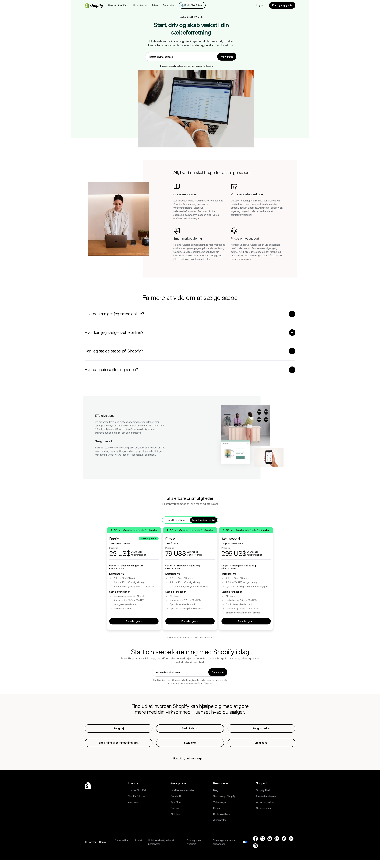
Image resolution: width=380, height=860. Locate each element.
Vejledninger (219, 802)
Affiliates (175, 814)
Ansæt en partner (265, 802)
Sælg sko (190, 742)
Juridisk (138, 840)
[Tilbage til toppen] (88, 785)
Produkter (138, 5)
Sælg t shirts (190, 728)
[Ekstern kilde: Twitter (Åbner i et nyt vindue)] (262, 838)
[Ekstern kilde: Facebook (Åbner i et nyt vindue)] (255, 838)
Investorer (133, 802)
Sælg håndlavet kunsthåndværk (118, 742)
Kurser (216, 808)
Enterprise (168, 5)
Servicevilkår (122, 840)
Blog (215, 790)
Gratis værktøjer (221, 814)
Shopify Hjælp (263, 790)
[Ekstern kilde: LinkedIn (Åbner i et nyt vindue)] (291, 838)
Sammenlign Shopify (224, 796)
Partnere (174, 808)
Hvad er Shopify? (137, 790)
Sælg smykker (261, 728)
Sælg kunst (261, 742)
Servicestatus (263, 808)
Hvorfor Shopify (117, 5)
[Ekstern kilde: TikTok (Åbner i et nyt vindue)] (284, 838)
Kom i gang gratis (282, 5)
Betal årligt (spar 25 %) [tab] (203, 520)
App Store (175, 802)
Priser (155, 5)
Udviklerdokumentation (182, 790)
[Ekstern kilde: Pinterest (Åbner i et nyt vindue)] (255, 845)
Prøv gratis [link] (226, 56)
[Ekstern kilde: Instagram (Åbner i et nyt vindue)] (276, 838)
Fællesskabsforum (266, 796)
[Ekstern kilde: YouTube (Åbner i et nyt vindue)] (269, 838)
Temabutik (176, 796)
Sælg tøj (118, 728)
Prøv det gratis (133, 621)
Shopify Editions (136, 796)
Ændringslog (220, 819)
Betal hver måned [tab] (176, 520)
